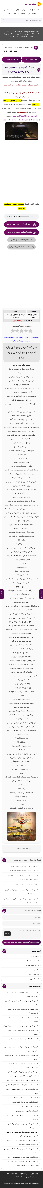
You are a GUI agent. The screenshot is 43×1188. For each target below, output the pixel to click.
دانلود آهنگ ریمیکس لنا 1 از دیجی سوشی (27, 1111)
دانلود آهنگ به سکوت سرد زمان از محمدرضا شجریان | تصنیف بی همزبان (21, 1091)
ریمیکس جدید (20, 10)
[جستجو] (3, 20)
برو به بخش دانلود (31, 59)
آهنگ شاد (21, 13)
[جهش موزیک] (31, 4)
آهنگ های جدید (33, 10)
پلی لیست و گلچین (34, 974)
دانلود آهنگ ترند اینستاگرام (32, 961)
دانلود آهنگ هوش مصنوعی (32, 965)
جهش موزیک (28, 47)
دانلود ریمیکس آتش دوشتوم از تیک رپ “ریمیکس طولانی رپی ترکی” (21, 1003)
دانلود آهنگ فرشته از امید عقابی (29, 1106)
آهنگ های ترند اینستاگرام (13, 47)
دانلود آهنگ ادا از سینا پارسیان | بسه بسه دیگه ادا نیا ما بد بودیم (21, 1097)
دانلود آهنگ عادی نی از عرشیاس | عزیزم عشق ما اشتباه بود (22, 1085)
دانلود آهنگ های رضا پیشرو (19, 247)
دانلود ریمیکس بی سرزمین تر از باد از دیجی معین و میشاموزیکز (21, 1026)
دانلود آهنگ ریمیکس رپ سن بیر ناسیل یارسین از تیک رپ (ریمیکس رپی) (22, 1125)
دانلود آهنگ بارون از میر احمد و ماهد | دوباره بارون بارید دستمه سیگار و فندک (21, 1040)
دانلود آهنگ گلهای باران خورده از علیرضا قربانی (25, 1102)
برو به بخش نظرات (12, 59)
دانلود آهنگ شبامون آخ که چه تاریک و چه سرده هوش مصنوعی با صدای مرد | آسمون (21, 1049)
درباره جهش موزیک (27, 1177)
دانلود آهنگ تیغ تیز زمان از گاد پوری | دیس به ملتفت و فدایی (22, 1080)
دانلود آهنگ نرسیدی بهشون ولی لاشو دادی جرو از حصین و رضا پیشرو (20, 69)
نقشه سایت (15, 1177)
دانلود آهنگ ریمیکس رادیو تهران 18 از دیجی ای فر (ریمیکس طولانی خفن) (22, 1117)
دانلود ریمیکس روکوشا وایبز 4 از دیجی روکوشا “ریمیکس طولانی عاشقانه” (22, 1011)
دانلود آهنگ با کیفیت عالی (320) (19, 224)
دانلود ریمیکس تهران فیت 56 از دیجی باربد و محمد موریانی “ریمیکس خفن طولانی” (22, 994)
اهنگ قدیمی (36, 970)
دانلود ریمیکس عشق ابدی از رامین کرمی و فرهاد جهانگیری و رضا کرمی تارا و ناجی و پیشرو (21, 891)
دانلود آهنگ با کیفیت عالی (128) (19, 232)
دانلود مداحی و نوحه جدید (32, 979)
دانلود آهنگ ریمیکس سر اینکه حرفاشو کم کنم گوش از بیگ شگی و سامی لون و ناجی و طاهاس (22, 1142)
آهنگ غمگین (8, 10)
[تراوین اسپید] (21, 842)
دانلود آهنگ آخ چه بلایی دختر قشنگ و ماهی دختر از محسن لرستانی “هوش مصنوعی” (22, 1065)
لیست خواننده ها (21, 1173)
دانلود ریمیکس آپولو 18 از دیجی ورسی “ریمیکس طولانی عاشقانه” (23, 1019)
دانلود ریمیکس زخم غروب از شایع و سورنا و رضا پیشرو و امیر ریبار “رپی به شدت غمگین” (21, 900)
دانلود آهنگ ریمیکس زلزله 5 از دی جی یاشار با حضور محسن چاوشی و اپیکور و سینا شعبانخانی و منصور (22, 1163)
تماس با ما (10, 1173)
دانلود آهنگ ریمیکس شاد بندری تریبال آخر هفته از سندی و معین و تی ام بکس (21, 1150)
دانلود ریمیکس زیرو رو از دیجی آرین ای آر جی (25, 884)
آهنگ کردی (11, 13)
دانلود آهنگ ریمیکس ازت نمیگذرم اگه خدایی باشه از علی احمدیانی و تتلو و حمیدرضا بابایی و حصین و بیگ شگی (23, 868)
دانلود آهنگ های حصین (19, 239)
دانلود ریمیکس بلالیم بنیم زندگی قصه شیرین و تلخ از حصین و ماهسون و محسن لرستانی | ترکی (21, 877)
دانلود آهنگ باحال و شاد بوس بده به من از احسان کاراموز (22, 1157)
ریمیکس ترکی (35, 956)
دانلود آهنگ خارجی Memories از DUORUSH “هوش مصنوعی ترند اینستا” (21, 1057)
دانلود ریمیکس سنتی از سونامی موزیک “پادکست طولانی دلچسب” (22, 1032)
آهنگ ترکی (32, 13)
